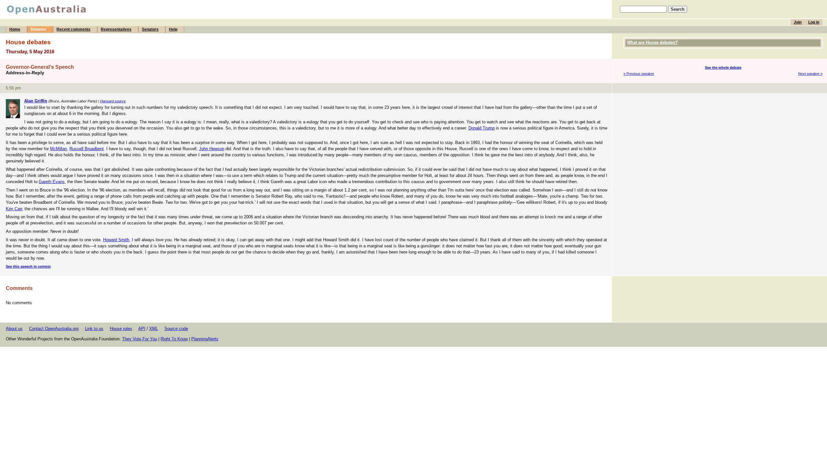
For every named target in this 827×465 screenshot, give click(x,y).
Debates (38, 29)
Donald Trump (481, 128)
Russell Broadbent (86, 148)
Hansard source (113, 101)
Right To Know (174, 338)
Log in (813, 22)
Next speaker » (810, 74)
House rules (121, 328)
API (141, 328)
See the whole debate (723, 67)
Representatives (116, 29)
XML (153, 328)
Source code (176, 328)
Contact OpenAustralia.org (54, 328)
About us (14, 328)
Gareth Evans (52, 181)
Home (14, 29)
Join (797, 22)
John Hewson (211, 148)
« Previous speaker (638, 74)
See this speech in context (28, 266)
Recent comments (73, 29)
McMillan (58, 148)
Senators (150, 29)
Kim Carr (14, 208)
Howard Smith (116, 239)
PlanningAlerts (204, 338)
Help (173, 29)
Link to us (94, 328)
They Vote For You (139, 338)
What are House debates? (652, 42)
